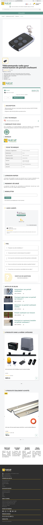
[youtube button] (37, 0)
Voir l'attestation (21, 215)
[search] (39, 9)
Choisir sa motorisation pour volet (8, 502)
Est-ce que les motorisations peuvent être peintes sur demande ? (21, 258)
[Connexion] (31, 4)
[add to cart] (36, 378)
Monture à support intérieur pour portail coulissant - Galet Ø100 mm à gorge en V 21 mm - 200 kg (22, 428)
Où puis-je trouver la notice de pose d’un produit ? (19, 253)
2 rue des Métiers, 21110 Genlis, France (11, 473)
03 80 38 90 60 (19, 1)
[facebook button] (36, 0)
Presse (3, 496)
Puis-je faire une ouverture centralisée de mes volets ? (20, 269)
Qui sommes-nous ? (6, 480)
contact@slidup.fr (7, 474)
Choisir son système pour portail (8, 503)
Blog (33, 0)
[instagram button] (40, 0)
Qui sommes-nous (4, 0)
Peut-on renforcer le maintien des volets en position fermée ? (22, 264)
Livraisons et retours (6, 490)
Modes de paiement (6, 492)
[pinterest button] (39, 0)
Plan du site (4, 506)
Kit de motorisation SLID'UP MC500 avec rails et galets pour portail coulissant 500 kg (21, 369)
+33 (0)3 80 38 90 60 (7, 476)
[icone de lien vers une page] (3, 511)
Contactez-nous (12, 0)
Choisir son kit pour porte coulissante (9, 501)
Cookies (3, 486)
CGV (3, 484)
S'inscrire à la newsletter (7, 521)
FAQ (3, 493)
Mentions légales (5, 483)
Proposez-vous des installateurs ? (15, 248)
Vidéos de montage (6, 505)
